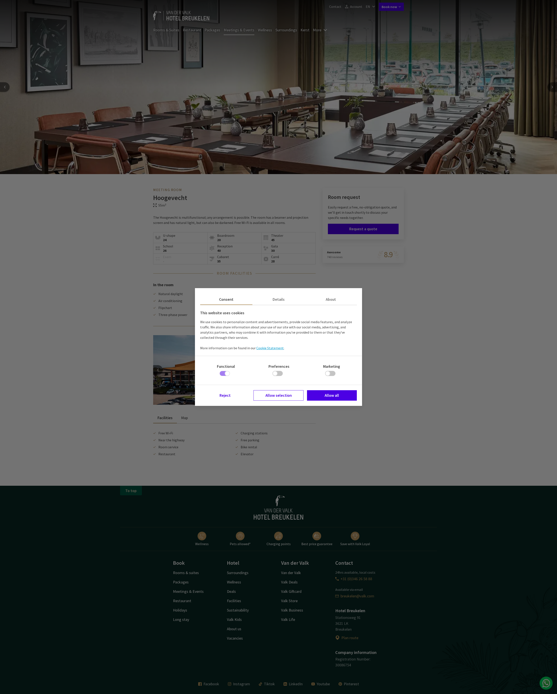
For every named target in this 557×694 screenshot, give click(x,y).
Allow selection (278, 395)
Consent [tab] (226, 299)
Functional (226, 366)
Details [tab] (279, 299)
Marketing (331, 366)
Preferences (278, 366)
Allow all (332, 395)
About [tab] (331, 299)
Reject (225, 395)
